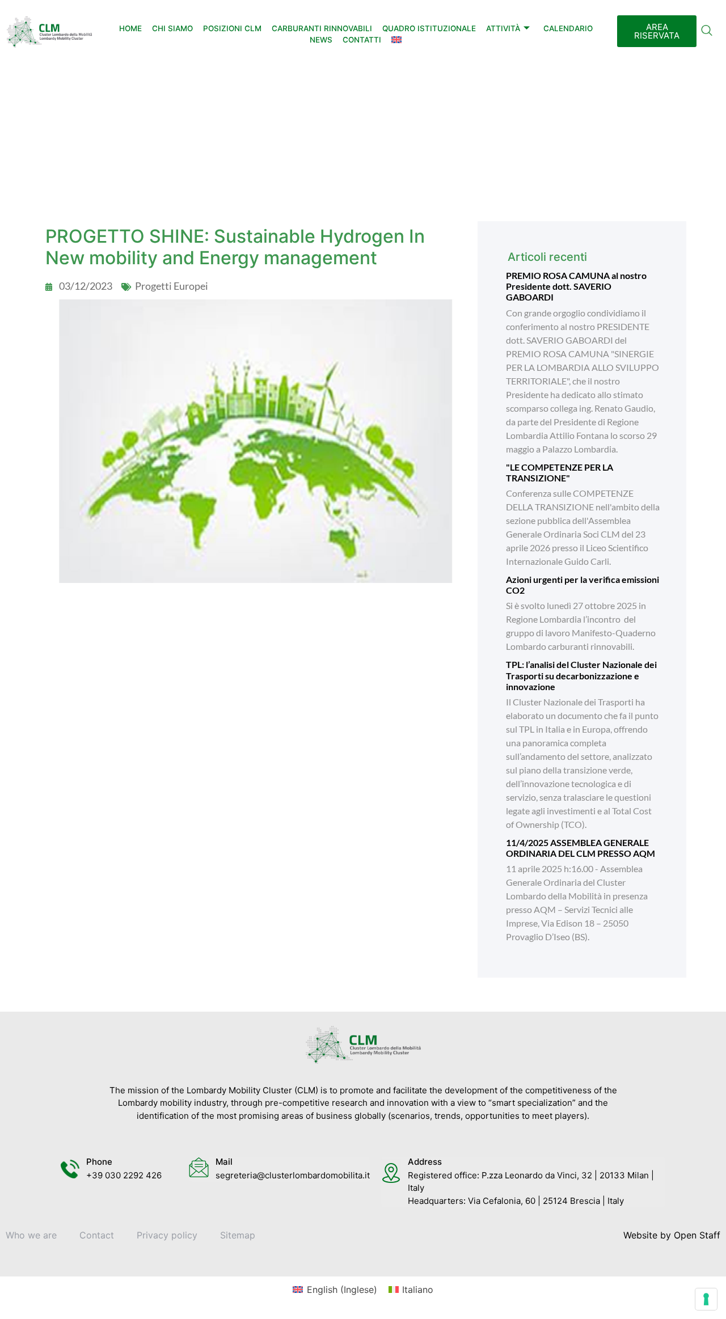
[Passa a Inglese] (396, 39)
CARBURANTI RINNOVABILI (322, 28)
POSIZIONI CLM (232, 28)
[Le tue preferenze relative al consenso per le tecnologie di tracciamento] (706, 1299)
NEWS (321, 39)
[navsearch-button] (706, 31)
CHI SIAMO (172, 28)
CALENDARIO (568, 28)
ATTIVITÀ (503, 28)
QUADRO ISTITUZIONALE (429, 28)
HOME (130, 28)
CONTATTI (362, 39)
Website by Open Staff (671, 1235)
